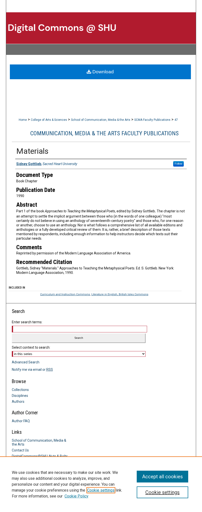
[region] (101, 484)
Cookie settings (101, 490)
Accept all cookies (162, 477)
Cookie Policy (76, 496)
